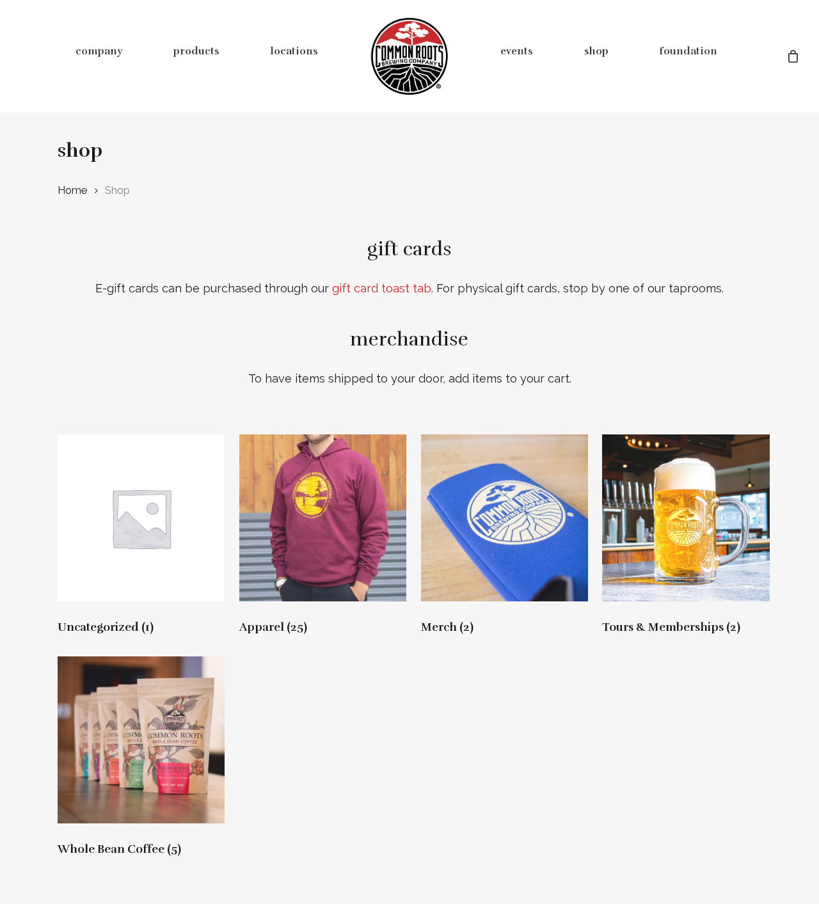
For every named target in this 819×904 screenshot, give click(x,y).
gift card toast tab (381, 288)
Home (72, 190)
